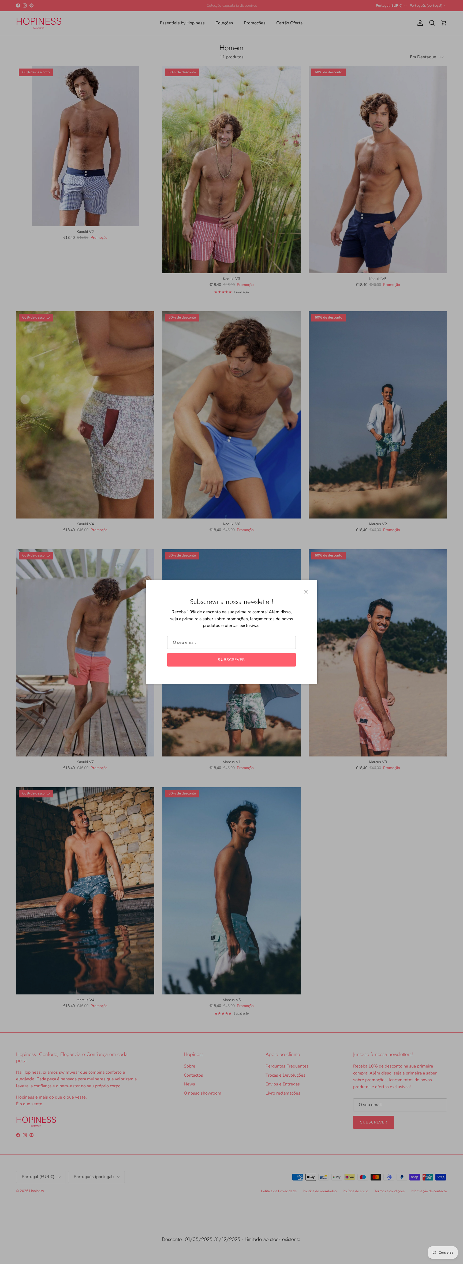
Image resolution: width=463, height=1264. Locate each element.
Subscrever (231, 659)
